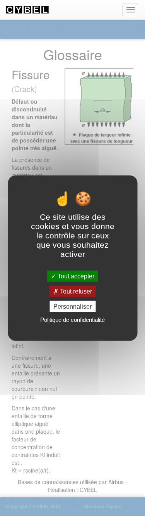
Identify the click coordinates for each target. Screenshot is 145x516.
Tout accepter (75, 276)
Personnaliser (72, 306)
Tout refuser (75, 291)
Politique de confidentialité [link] (72, 319)
